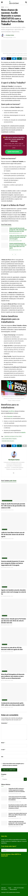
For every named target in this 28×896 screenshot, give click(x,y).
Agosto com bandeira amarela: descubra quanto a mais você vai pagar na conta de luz (13, 592)
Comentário (4, 723)
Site (2, 756)
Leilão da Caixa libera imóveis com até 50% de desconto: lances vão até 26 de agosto (18, 237)
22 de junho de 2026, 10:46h (7, 680)
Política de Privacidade (19, 887)
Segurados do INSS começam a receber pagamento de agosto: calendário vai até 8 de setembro (17, 790)
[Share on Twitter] (8, 58)
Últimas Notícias (13, 889)
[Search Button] (26, 2)
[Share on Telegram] (14, 58)
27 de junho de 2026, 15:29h (7, 651)
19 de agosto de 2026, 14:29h (16, 240)
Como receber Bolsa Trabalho (9, 438)
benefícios (11, 411)
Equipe (9, 887)
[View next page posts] (15, 254)
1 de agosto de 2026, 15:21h (7, 596)
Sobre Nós (3, 887)
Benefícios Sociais (7, 500)
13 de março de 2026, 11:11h (9, 37)
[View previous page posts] (12, 254)
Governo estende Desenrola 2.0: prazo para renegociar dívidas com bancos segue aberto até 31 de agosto (12, 563)
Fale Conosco (4, 889)
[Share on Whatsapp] (19, 58)
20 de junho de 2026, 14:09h (7, 707)
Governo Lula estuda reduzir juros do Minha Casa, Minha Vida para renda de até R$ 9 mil (18, 815)
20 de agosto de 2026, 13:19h (16, 233)
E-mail (3, 749)
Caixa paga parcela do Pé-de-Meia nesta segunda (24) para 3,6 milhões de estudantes (18, 798)
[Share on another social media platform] (24, 58)
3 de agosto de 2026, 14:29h (15, 249)
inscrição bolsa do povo (8, 440)
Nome (3, 742)
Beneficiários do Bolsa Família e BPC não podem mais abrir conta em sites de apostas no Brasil (18, 806)
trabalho (23, 432)
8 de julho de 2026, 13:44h (7, 624)
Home (2, 7)
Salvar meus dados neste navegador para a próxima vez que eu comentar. (13, 764)
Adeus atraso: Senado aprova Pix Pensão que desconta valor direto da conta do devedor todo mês (13, 620)
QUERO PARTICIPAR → (14, 152)
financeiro (10, 416)
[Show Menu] (2, 2)
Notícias (6, 7)
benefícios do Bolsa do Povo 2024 (13, 436)
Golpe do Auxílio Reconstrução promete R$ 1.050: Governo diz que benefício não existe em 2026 (18, 230)
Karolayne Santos (10, 35)
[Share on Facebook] (3, 58)
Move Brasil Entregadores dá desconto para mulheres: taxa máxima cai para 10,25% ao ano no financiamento (12, 676)
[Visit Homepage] (14, 2)
